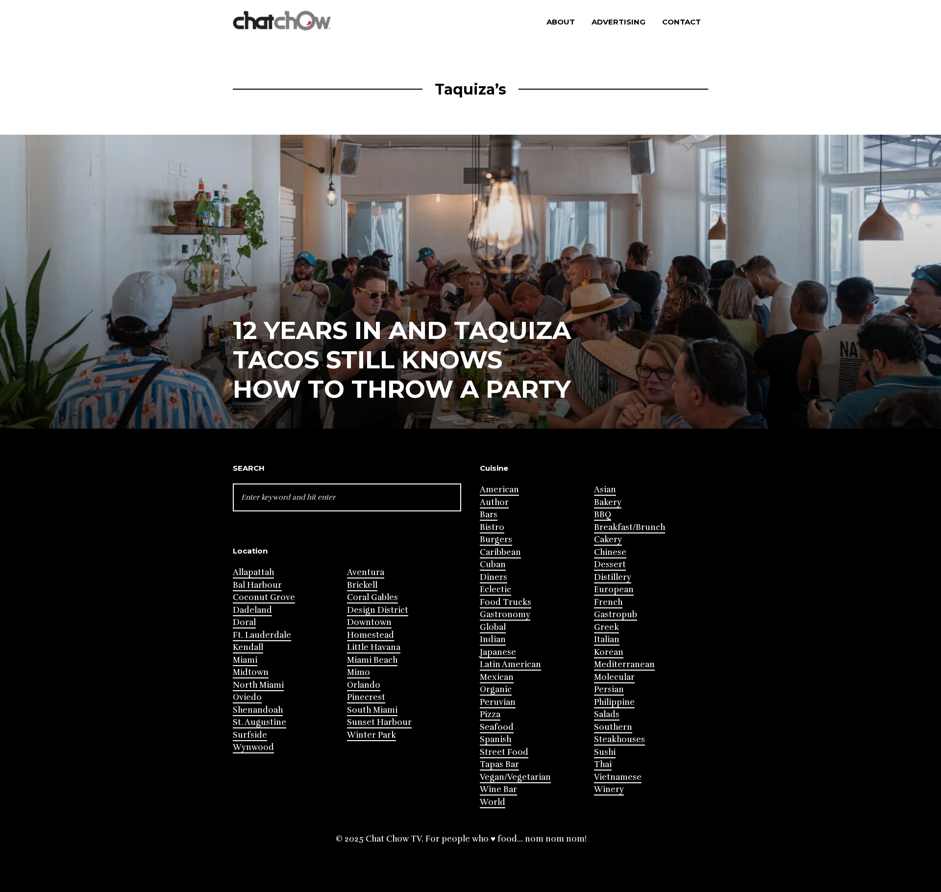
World (492, 802)
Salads (606, 714)
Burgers (496, 539)
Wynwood (253, 747)
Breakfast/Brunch (629, 527)
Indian (493, 639)
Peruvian (498, 702)
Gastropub (615, 614)
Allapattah (253, 572)
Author (494, 502)
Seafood (497, 727)
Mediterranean (624, 664)
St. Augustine (259, 722)
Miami (245, 660)
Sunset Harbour (379, 722)
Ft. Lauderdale (262, 635)
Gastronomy (505, 614)
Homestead (370, 635)
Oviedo (247, 697)
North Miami (258, 685)
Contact (681, 21)
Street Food (504, 752)
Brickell (362, 585)
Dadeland (252, 610)
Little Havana (373, 647)
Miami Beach (372, 660)
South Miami (372, 710)
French (608, 602)
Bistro (492, 527)
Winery (609, 789)
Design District (377, 610)
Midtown (251, 672)
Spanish (495, 739)
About (560, 21)
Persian (609, 689)
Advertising (618, 21)
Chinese (610, 552)
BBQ (602, 514)
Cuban (493, 564)
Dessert (610, 564)
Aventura (365, 572)
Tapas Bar (499, 764)
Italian (606, 639)
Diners (493, 577)
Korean (608, 652)
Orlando (363, 685)
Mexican (497, 677)
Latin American (510, 664)
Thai (603, 764)
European (614, 589)
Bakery (607, 502)
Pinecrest (366, 697)
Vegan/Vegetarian (515, 777)
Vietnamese (618, 777)
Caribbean (500, 552)
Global (493, 627)
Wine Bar (498, 789)
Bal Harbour (257, 585)
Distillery (612, 577)
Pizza (490, 714)
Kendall (248, 647)
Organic (496, 689)
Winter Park (371, 735)
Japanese (498, 652)
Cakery (608, 539)
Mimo (358, 672)
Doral (244, 622)
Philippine (614, 702)
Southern (613, 727)
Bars (488, 514)
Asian (605, 489)
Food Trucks (505, 602)
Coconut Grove (264, 597)
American (499, 489)
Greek (606, 627)
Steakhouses (619, 739)
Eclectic (495, 589)
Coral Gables (372, 597)
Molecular (614, 677)
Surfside (250, 735)
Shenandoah (258, 710)
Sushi (605, 752)
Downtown (369, 622)
